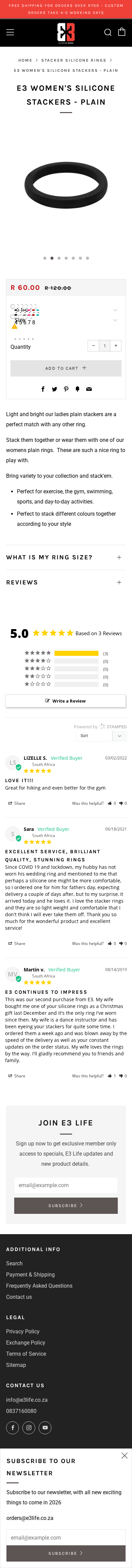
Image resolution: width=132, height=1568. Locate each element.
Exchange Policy (25, 1342)
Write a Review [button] (69, 701)
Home (25, 60)
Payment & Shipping (30, 1274)
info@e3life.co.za (27, 1400)
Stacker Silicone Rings (74, 60)
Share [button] (19, 803)
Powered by (100, 727)
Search (14, 1263)
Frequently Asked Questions (39, 1286)
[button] (112, 803)
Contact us (19, 1297)
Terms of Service (26, 1354)
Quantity (20, 347)
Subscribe (62, 1205)
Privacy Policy (23, 1331)
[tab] (44, 258)
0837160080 (21, 1411)
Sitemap (16, 1365)
